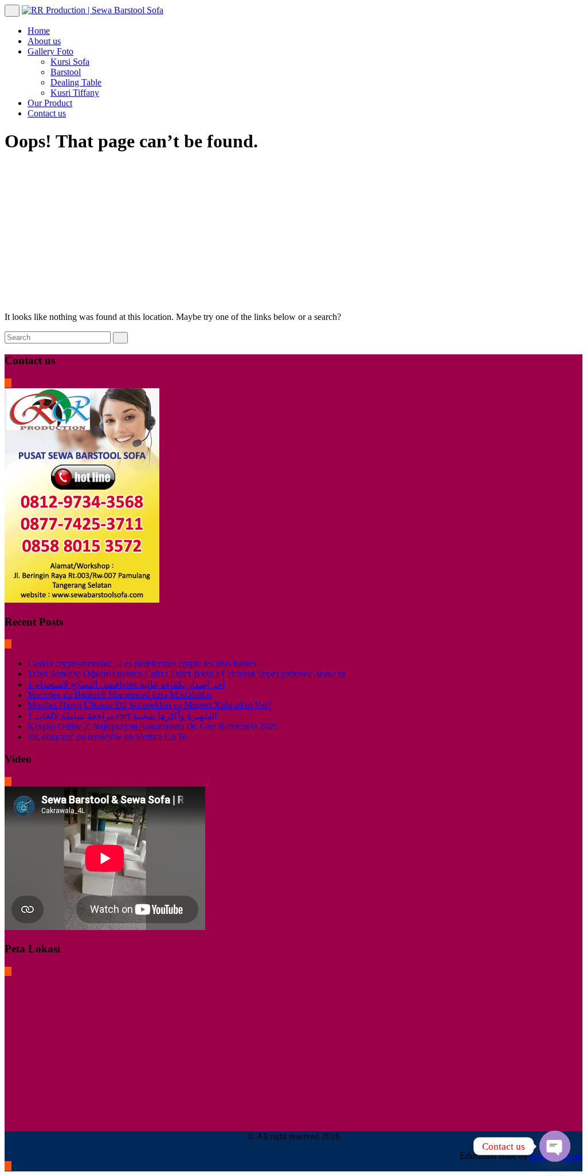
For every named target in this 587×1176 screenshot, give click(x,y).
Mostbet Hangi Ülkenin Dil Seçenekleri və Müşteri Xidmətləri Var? (149, 705)
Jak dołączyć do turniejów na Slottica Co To (107, 736)
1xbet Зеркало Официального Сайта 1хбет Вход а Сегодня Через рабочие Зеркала (186, 673)
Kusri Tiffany (74, 92)
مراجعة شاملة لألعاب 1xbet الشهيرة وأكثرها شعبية (122, 716)
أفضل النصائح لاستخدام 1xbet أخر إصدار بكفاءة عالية (126, 684)
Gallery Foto (50, 51)
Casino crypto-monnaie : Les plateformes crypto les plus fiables (142, 663)
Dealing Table (75, 82)
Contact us (47, 113)
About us (44, 41)
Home (39, 31)
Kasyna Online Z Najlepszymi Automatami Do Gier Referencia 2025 (153, 726)
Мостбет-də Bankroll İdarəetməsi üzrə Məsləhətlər (120, 695)
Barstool (65, 72)
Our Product (50, 103)
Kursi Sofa (69, 62)
